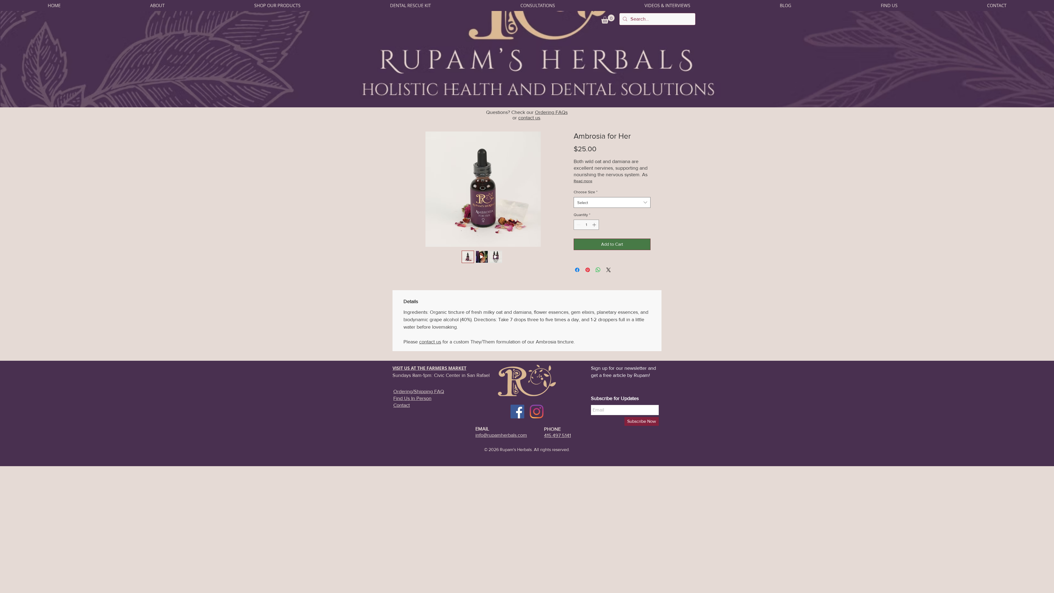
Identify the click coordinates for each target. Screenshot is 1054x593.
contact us (529, 118)
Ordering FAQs (551, 112)
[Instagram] (536, 411)
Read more (583, 181)
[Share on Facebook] (577, 270)
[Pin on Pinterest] (587, 270)
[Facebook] (517, 411)
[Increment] (594, 225)
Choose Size (586, 192)
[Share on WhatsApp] (598, 270)
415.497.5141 (557, 435)
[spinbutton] (586, 225)
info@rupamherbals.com (501, 435)
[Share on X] (608, 270)
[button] (157, 5)
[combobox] (612, 202)
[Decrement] (577, 225)
